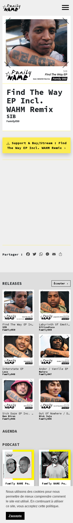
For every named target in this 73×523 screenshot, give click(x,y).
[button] (60, 506)
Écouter (59, 283)
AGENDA (9, 431)
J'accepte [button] (15, 515)
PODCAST (10, 444)
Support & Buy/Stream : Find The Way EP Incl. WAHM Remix (37, 145)
